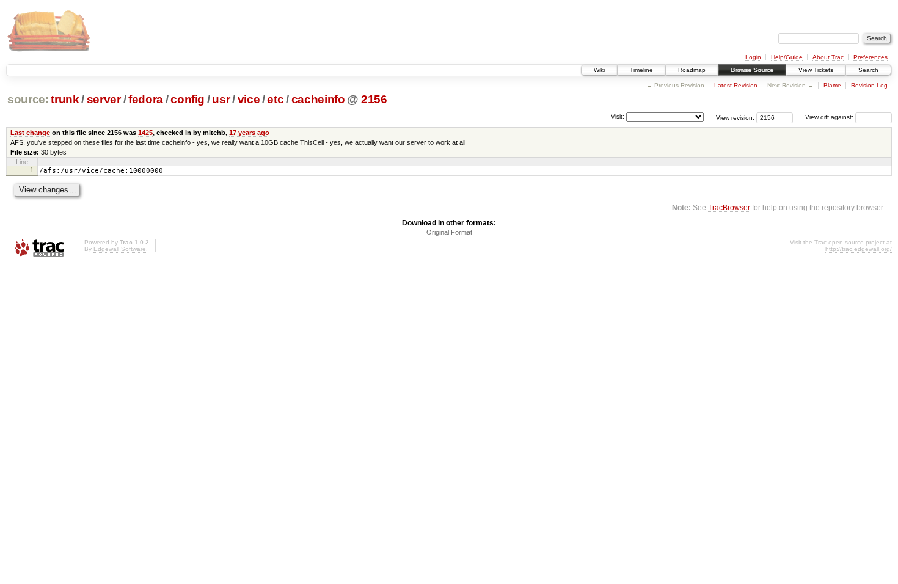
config (187, 99)
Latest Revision (735, 85)
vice (249, 99)
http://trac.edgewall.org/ (858, 249)
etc (275, 99)
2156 (374, 99)
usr (221, 99)
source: (28, 99)
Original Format (449, 232)
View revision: (735, 117)
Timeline (641, 70)
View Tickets (815, 70)
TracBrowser (729, 207)
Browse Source (752, 70)
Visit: (617, 116)
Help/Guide (787, 57)
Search (868, 70)
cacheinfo (318, 99)
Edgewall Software (119, 249)
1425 (145, 132)
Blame (832, 85)
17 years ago (249, 132)
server (104, 99)
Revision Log (869, 85)
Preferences (870, 57)
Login (753, 57)
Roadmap (692, 70)
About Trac (828, 57)
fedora (145, 99)
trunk (65, 99)
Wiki (599, 70)
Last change (30, 132)
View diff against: (830, 117)
